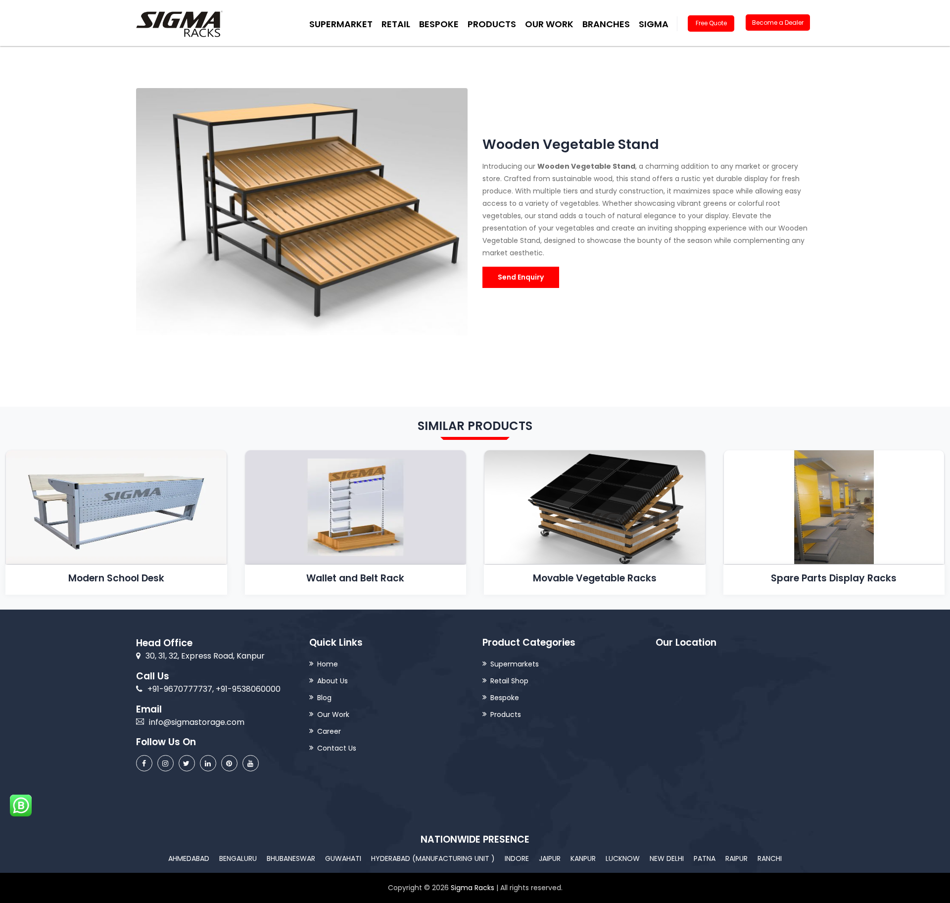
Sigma (653, 24)
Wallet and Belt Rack (355, 578)
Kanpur (583, 858)
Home (327, 664)
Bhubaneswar (291, 858)
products (492, 24)
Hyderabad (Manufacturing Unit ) (433, 858)
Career (329, 731)
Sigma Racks (472, 888)
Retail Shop (509, 681)
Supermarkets (514, 664)
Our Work (549, 24)
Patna (704, 858)
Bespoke (439, 24)
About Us (332, 681)
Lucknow (623, 858)
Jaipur (550, 858)
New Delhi (667, 858)
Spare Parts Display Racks (834, 578)
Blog (324, 698)
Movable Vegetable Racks (595, 578)
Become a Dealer (778, 22)
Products (505, 714)
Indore (517, 858)
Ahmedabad (188, 858)
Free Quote (711, 23)
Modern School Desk (116, 578)
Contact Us (336, 748)
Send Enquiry (521, 277)
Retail (395, 24)
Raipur (736, 858)
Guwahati (343, 858)
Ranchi (770, 858)
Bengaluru (238, 858)
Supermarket (341, 24)
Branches (606, 24)
